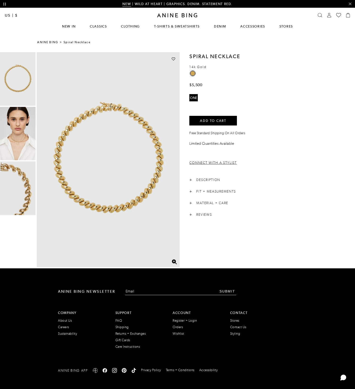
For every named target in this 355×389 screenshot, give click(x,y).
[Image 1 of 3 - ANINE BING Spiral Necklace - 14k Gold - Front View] (18, 79)
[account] (329, 15)
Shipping (122, 327)
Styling (235, 334)
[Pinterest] (124, 371)
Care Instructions (127, 347)
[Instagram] (114, 371)
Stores (286, 26)
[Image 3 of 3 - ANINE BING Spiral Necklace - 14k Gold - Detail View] (18, 188)
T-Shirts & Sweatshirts (177, 26)
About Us (65, 321)
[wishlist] (338, 15)
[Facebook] (104, 371)
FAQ (118, 321)
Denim (220, 26)
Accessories (252, 26)
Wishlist (178, 334)
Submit (227, 291)
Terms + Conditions (180, 370)
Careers (63, 327)
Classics (98, 26)
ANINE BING (47, 42)
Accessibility (208, 370)
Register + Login (185, 321)
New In (69, 26)
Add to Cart (213, 121)
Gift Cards (122, 340)
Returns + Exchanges (130, 334)
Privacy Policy (151, 370)
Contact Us (238, 327)
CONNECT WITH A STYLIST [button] (213, 163)
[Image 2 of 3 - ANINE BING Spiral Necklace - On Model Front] (18, 133)
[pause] (5, 4)
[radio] (193, 73)
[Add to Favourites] (173, 59)
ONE (193, 98)
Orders (178, 327)
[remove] (350, 4)
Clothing (130, 26)
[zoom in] (174, 262)
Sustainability (67, 334)
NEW (126, 4)
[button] (108, 159)
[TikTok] (133, 371)
